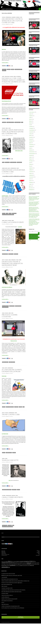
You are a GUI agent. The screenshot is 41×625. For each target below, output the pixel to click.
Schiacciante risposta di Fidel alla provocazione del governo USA (13, 132)
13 (35, 235)
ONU (8, 565)
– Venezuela (31, 182)
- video (21, 17)
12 (34, 235)
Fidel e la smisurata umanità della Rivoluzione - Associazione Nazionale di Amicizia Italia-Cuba (34, 197)
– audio (30, 117)
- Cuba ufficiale (7, 76)
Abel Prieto (4, 69)
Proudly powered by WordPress (6, 622)
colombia (9, 525)
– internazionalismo (32, 153)
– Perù (30, 166)
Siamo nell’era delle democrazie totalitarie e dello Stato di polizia (11, 591)
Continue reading (5, 62)
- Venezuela (18, 17)
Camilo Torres (5, 525)
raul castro (16, 565)
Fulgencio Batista (13, 162)
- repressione (13, 259)
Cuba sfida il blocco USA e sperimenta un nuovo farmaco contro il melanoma (13, 589)
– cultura (30, 133)
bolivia (15, 561)
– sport (30, 178)
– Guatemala (31, 146)
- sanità (17, 168)
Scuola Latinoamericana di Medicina (8, 214)
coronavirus (26, 561)
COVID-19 (31, 561)
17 (31, 237)
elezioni (21, 562)
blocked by (21, 617)
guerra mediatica (17, 122)
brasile (17, 561)
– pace (30, 162)
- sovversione (18, 76)
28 (37, 238)
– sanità (30, 173)
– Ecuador (30, 139)
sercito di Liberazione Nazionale (7, 526)
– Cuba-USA (31, 131)
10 (31, 235)
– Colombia (30, 126)
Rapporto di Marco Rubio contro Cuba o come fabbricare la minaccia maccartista (34, 224)
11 (32, 235)
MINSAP (29, 564)
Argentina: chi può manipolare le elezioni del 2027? (9, 598)
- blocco (8, 168)
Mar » (38, 240)
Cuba (35, 561)
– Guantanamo (31, 144)
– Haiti (30, 148)
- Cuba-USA (3, 17)
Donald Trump (12, 562)
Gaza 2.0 (3, 602)
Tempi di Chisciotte (10, 460)
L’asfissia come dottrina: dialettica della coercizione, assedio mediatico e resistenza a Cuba (15, 580)
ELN (13, 525)
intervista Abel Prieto (18, 69)
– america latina (31, 112)
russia (19, 565)
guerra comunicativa (10, 122)
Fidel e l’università (4, 586)
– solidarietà (31, 175)
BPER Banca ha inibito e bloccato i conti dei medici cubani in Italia (12, 575)
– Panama (30, 164)
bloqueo (13, 561)
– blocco (30, 119)
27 (35, 238)
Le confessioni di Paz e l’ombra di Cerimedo (8, 573)
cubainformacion (5, 562)
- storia (9, 128)
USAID (33, 565)
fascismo (8, 69)
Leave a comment (10, 24)
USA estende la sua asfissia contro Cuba (13, 171)
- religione (13, 495)
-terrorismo (30, 187)
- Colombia (3, 495)
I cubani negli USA (4, 577)
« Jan (30, 240)
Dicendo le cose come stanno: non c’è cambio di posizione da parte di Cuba (13, 80)
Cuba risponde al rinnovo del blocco (7, 600)
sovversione (24, 565)
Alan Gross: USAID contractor (33, 217)
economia (16, 562)
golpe (32, 562)
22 (38, 237)
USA (22, 122)
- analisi (3, 220)
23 (29, 238)
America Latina (3, 561)
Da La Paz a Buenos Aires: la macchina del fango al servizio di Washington (13, 607)
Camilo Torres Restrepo (12, 497)
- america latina (4, 168)
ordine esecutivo (8, 452)
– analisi (30, 113)
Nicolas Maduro (37, 564)
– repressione (31, 171)
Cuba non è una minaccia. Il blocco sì (7, 595)
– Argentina (30, 115)
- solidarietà (13, 17)
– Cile (30, 124)
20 (35, 237)
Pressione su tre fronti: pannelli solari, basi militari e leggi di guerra (12, 582)
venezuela (4, 70)
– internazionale (31, 151)
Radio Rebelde (19, 162)
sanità (10, 213)
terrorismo (28, 565)
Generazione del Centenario (7, 489)
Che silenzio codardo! (5, 593)
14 (37, 235)
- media (15, 76)
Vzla (9, 567)
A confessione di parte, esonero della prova (12, 370)
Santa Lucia (14, 213)
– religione (30, 169)
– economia (30, 137)
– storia (30, 180)
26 (34, 238)
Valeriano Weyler (5, 307)
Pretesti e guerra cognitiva (9, 316)
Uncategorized (31, 189)
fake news (4, 122)
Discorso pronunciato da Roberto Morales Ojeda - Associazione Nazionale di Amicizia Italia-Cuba (34, 202)
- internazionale (8, 17)
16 (29, 237)
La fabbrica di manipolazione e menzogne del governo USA (11, 606)
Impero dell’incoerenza (5, 604)
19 (34, 237)
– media (30, 157)
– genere (30, 142)
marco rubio (11, 564)
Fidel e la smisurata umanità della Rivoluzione (33, 200)
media (14, 564)
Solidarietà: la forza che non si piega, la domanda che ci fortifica (34, 211)
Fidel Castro (7, 162)
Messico (16, 564)
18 (32, 237)
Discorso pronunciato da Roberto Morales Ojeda (33, 205)
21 (37, 237)
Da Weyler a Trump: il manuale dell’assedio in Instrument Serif (12, 263)
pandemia (12, 565)
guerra (13, 69)
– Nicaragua (31, 160)
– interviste (30, 155)
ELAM (7, 213)
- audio (3, 76)
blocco (4, 213)
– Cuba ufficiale (31, 130)
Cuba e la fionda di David (13, 222)
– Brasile (30, 122)
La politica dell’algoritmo (5, 597)
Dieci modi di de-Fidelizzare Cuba (7, 584)
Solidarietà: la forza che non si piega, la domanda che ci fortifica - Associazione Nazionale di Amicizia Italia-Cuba (34, 208)
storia (19, 489)
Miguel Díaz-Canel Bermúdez (22, 564)
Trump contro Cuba (11, 414)
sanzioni (14, 452)
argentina (6, 561)
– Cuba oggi (30, 128)
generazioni (14, 489)
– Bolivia (30, 121)
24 (31, 238)
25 (32, 238)
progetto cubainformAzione (7, 9)
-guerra (20, 259)
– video (30, 184)
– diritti (30, 135)
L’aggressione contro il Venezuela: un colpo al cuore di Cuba (12, 21)
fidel (3, 162)
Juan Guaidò (3, 564)
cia (19, 561)
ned (31, 564)
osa (9, 565)
